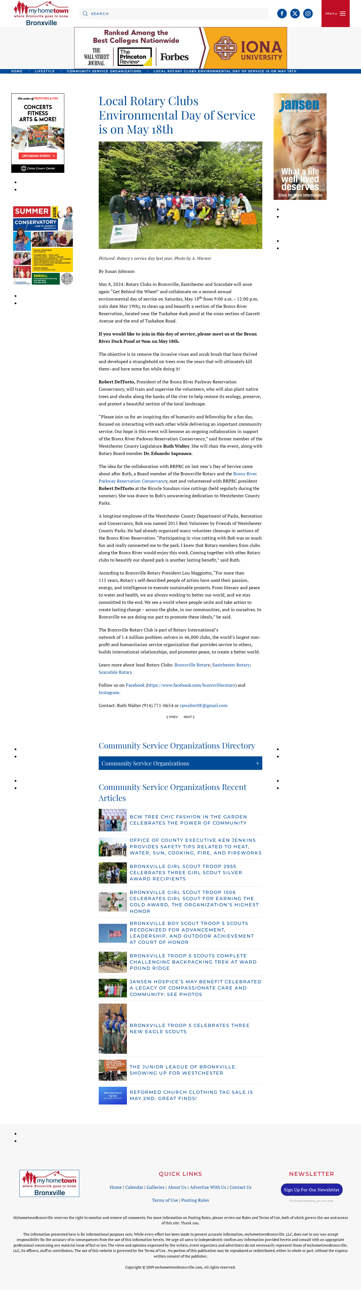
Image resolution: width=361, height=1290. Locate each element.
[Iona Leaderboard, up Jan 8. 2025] (180, 48)
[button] (336, 13)
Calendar (134, 1187)
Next (188, 717)
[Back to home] (41, 13)
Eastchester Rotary (231, 665)
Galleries (155, 1187)
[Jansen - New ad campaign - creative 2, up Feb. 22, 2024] (300, 146)
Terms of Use (165, 1200)
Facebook (135, 685)
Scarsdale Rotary (115, 672)
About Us (177, 1187)
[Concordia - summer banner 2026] (43, 245)
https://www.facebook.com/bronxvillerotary (191, 685)
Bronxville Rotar (191, 665)
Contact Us (241, 1187)
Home (116, 1187)
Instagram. (109, 692)
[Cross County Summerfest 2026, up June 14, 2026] (37, 132)
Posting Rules (195, 1200)
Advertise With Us (208, 1187)
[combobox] (174, 13)
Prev (173, 717)
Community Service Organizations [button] (145, 763)
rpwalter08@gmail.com (204, 705)
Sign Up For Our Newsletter (312, 1190)
